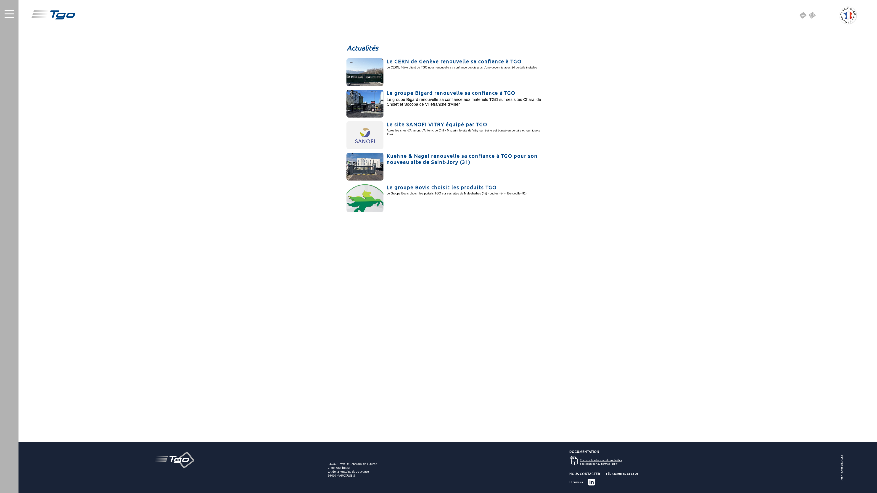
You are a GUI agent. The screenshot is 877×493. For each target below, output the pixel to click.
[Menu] (9, 13)
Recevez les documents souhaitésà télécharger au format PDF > (601, 461)
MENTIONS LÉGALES (841, 467)
